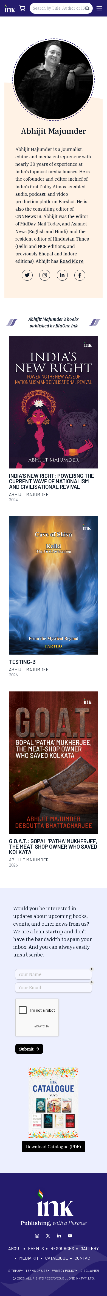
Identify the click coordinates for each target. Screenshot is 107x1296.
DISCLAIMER (89, 1270)
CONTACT (83, 1258)
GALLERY (90, 1248)
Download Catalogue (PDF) (53, 1146)
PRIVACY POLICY (64, 1270)
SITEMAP (14, 1270)
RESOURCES (62, 1248)
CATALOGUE (56, 1258)
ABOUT (14, 1248)
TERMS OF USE (36, 1270)
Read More (72, 261)
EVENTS (36, 1248)
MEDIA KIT (29, 1258)
